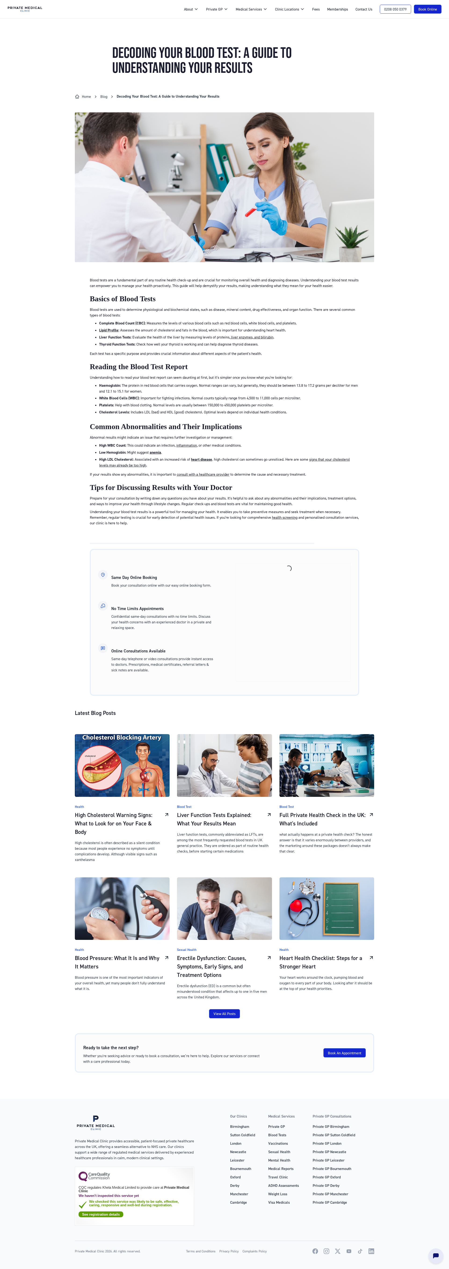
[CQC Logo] (94, 1180)
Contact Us (363, 9)
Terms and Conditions (201, 1251)
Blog (103, 96)
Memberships (337, 9)
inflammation (186, 445)
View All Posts (224, 1013)
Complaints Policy (255, 1251)
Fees (316, 9)
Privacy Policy (229, 1251)
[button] (191, 9)
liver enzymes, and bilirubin (251, 337)
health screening (284, 517)
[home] (91, 9)
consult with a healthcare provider (203, 474)
